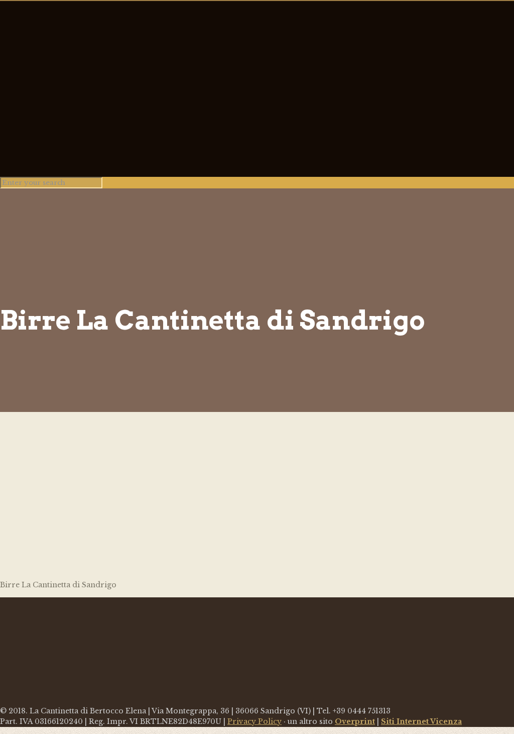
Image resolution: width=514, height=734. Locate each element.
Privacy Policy (254, 721)
